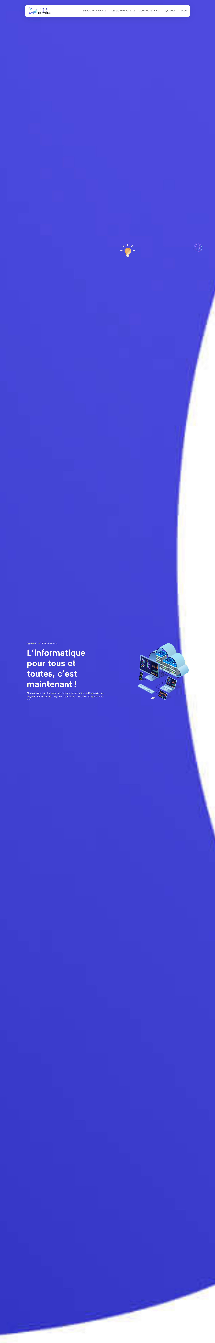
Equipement (170, 11)
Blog (184, 11)
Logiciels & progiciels (94, 11)
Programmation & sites (123, 11)
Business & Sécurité (150, 11)
